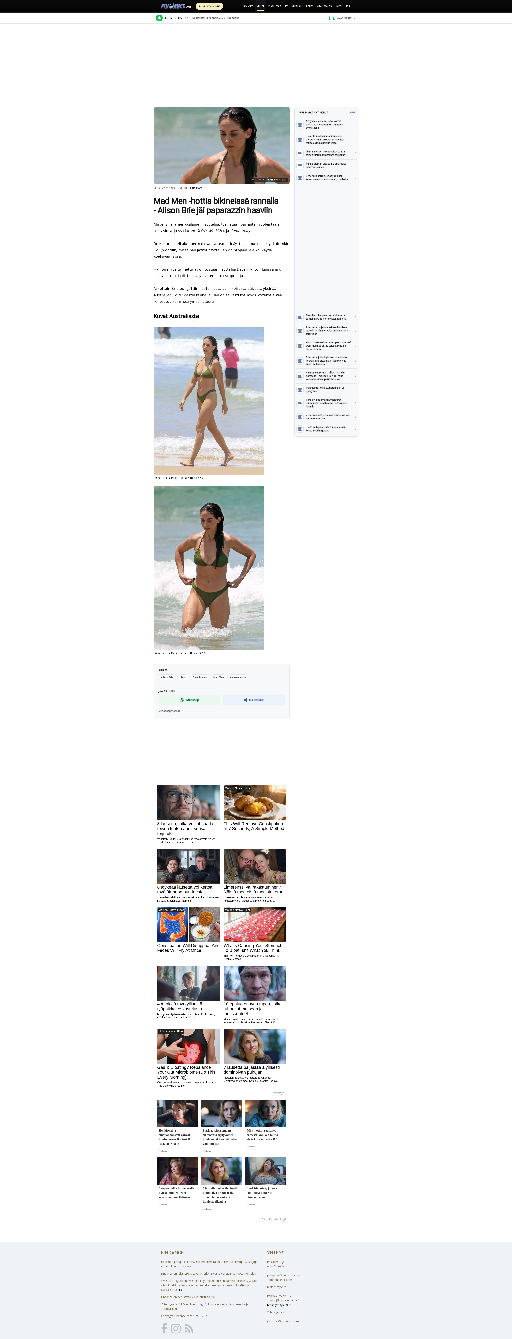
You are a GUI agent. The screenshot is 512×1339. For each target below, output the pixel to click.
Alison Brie (163, 224)
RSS (348, 6)
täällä (178, 1290)
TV (286, 6)
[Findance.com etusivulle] (176, 6)
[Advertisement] (326, 247)
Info (339, 6)
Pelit (309, 6)
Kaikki (353, 112)
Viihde (261, 6)
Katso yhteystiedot (279, 1305)
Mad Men (218, 677)
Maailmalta (324, 6)
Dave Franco (200, 677)
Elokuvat (274, 6)
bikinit (183, 677)
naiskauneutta (238, 677)
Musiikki (297, 6)
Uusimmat (246, 6)
